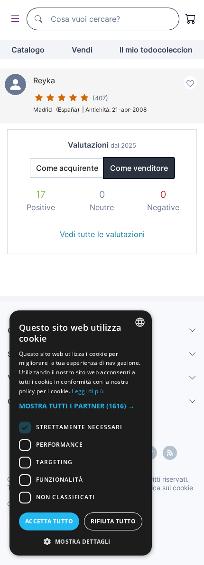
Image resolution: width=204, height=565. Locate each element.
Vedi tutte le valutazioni (102, 234)
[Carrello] (190, 19)
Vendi (82, 49)
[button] (80, 406)
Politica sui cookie (165, 488)
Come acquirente (67, 168)
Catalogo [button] (28, 49)
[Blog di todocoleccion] (170, 453)
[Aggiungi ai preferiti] (190, 82)
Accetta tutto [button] (49, 521)
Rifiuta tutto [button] (113, 521)
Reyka (44, 80)
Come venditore (139, 168)
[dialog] (80, 433)
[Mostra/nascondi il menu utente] (13, 19)
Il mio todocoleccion (156, 49)
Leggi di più (87, 391)
